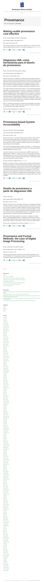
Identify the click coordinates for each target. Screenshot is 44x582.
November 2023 (6, 357)
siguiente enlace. (32, 223)
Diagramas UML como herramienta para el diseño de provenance (19, 63)
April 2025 (5, 335)
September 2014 (6, 479)
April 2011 (5, 531)
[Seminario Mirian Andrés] (22, 7)
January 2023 (5, 368)
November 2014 (6, 476)
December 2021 (6, 384)
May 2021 (5, 392)
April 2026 (5, 320)
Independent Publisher (32, 580)
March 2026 (5, 321)
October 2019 (5, 404)
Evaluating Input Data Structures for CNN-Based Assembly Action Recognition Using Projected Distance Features (21, 292)
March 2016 (5, 455)
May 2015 (5, 467)
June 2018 (5, 420)
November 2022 (6, 371)
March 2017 (5, 440)
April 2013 (5, 498)
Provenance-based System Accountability (19, 123)
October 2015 (5, 462)
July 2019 (5, 405)
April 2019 (5, 410)
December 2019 (6, 401)
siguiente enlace (37, 47)
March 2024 (5, 351)
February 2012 (5, 518)
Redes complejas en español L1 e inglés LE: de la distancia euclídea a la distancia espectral (19, 300)
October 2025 (5, 329)
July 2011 (5, 527)
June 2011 (5, 528)
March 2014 (5, 485)
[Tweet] (11, 50)
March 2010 (5, 549)
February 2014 (5, 486)
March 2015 (5, 470)
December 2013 (6, 489)
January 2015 (5, 473)
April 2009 (5, 561)
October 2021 (5, 386)
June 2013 (5, 495)
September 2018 (6, 417)
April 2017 (5, 438)
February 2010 (5, 551)
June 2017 (5, 435)
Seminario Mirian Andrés (22, 9)
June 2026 (5, 317)
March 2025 (5, 336)
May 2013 (5, 497)
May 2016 (5, 452)
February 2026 (5, 323)
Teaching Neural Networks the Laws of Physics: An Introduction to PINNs (16, 294)
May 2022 (5, 377)
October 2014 (5, 477)
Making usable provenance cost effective (19, 32)
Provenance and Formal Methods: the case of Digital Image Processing (19, 239)
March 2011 (5, 533)
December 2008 (6, 567)
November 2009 (6, 555)
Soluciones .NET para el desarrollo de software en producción (14, 282)
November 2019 (6, 402)
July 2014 (5, 480)
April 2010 (5, 548)
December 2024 (6, 341)
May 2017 (5, 437)
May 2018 (5, 422)
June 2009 (5, 558)
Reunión (4, 309)
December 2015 (6, 459)
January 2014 (5, 488)
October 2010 (5, 540)
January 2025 (5, 339)
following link (24, 160)
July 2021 (5, 389)
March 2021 (5, 395)
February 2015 (5, 471)
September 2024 (6, 345)
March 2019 (5, 411)
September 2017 (6, 432)
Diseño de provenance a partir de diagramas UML (17, 189)
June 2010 (5, 545)
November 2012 (6, 506)
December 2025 (6, 326)
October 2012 (5, 507)
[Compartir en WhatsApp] (15, 50)
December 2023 (6, 356)
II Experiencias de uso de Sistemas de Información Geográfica (14, 279)
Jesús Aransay (16, 580)
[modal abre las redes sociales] (24, 50)
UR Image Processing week (8, 285)
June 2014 (5, 482)
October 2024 (5, 344)
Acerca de (5, 275)
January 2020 (5, 399)
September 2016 (6, 449)
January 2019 (5, 414)
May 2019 (5, 408)
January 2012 (5, 519)
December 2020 (6, 396)
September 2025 (6, 330)
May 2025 (5, 333)
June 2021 (5, 390)
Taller (4, 311)
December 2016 (6, 444)
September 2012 (6, 509)
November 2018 (6, 416)
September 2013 (6, 494)
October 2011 (5, 524)
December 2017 (6, 428)
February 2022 (5, 381)
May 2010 (5, 546)
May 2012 (5, 513)
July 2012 (5, 510)
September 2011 (6, 525)
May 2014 (5, 483)
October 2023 (5, 359)
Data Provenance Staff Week (8, 276)
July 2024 (5, 347)
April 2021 (5, 393)
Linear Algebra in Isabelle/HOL (8, 281)
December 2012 (6, 504)
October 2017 (5, 431)
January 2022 (5, 383)
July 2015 (5, 465)
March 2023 (5, 365)
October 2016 (5, 447)
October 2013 (5, 492)
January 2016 (5, 458)
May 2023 (5, 362)
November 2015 (6, 461)
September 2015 (6, 464)
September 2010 (6, 542)
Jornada (4, 308)
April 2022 (5, 378)
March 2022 (5, 380)
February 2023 (5, 366)
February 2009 (5, 564)
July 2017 (5, 434)
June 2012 (5, 512)
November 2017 (6, 429)
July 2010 (5, 543)
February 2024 (5, 353)
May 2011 (5, 530)
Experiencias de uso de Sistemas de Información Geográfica (13, 278)
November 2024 (6, 342)
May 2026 (5, 318)
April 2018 (5, 423)
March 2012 (5, 516)
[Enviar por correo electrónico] (20, 50)
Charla (30, 52)
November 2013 (6, 491)
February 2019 (5, 413)
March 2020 (5, 398)
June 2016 (5, 450)
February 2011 (5, 534)
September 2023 (6, 360)
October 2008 (5, 570)
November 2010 (6, 539)
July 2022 (5, 374)
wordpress (38, 580)
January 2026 (5, 324)
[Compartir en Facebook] (5, 50)
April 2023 (5, 363)
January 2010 (5, 552)
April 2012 (5, 515)
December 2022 (6, 369)
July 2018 (5, 419)
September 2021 (6, 387)
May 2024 (5, 350)
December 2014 (6, 474)
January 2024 (5, 354)
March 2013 (5, 500)
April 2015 (5, 468)
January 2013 (5, 503)
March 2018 (5, 425)
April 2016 (5, 453)
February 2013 (5, 501)
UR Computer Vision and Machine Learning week (11, 284)
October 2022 (5, 372)
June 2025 (5, 332)
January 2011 (5, 536)
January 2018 (5, 426)
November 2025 (6, 327)
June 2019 (5, 407)
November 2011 (6, 522)
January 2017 (5, 443)
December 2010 (6, 537)
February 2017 (5, 441)
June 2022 (5, 375)
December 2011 (6, 521)
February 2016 (5, 456)
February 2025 (5, 338)
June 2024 (5, 348)
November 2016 (6, 446)
